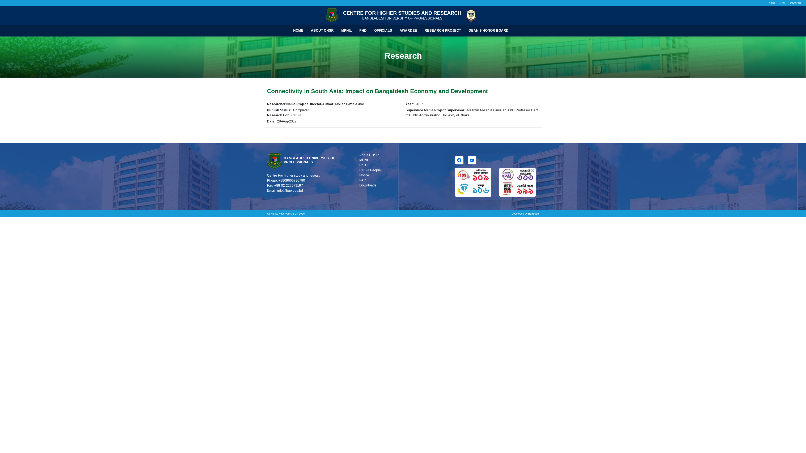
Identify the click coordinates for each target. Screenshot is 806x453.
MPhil (363, 160)
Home (298, 30)
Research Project (443, 30)
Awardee (408, 30)
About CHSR (322, 30)
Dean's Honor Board (489, 30)
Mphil (346, 30)
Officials (383, 30)
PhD (362, 165)
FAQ (782, 2)
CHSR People (370, 170)
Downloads (795, 2)
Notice (772, 2)
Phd (363, 30)
